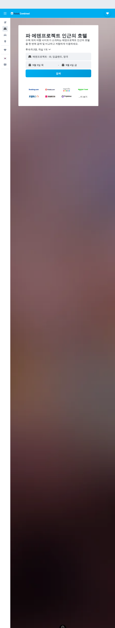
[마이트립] (5, 50)
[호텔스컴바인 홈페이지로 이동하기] (20, 13)
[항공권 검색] (5, 22)
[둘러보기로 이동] (5, 41)
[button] (5, 13)
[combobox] (38, 49)
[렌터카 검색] (5, 35)
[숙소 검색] (5, 29)
